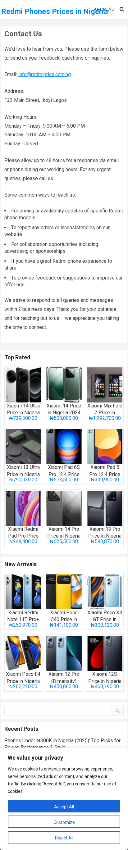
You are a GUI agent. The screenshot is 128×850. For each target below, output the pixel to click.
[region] (64, 799)
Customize (64, 822)
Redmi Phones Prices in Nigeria (54, 11)
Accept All (64, 806)
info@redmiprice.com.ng (44, 74)
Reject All (64, 837)
